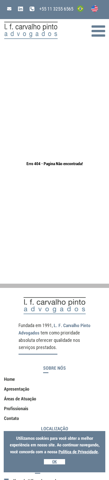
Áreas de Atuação (20, 398)
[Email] (9, 9)
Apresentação (16, 389)
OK (54, 462)
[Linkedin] (17, 9)
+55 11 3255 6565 (55, 9)
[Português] (78, 10)
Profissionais (16, 408)
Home (9, 379)
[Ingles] (93, 10)
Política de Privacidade (78, 452)
